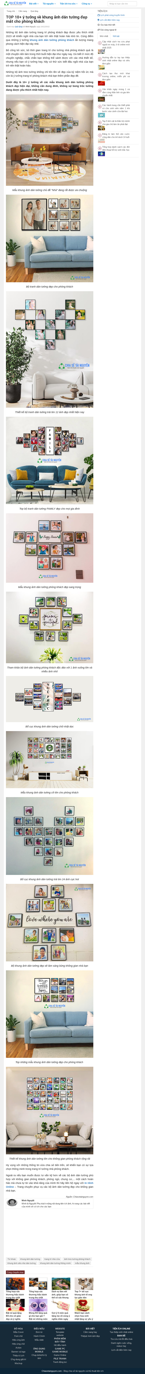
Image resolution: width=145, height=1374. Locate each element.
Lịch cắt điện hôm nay (109, 20)
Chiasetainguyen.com (52, 1371)
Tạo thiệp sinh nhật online (121, 1332)
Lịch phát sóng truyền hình (112, 15)
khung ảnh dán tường (30, 1259)
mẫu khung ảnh (82, 1263)
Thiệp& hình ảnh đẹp (90, 1336)
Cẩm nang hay (90, 1332)
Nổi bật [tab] (116, 36)
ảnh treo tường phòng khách (77, 1259)
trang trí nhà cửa (52, 1259)
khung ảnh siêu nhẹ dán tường (22, 1263)
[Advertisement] (49, 1234)
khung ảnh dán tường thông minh (55, 1263)
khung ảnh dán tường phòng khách (52, 40)
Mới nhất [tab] (104, 36)
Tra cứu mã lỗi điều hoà (121, 1339)
